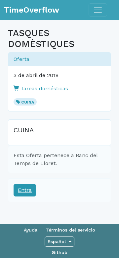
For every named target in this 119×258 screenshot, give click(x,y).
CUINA (27, 102)
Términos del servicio (70, 230)
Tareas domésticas (43, 88)
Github (59, 252)
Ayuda (30, 230)
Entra (25, 190)
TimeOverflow (31, 10)
